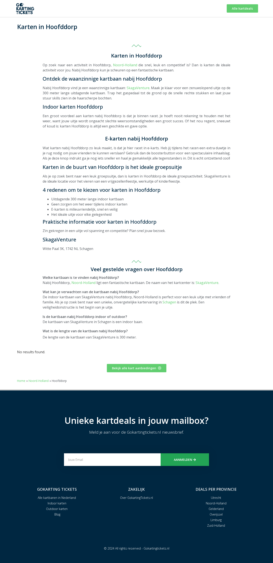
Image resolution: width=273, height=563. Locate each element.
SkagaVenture (138, 88)
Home (21, 381)
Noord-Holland (125, 65)
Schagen (169, 302)
